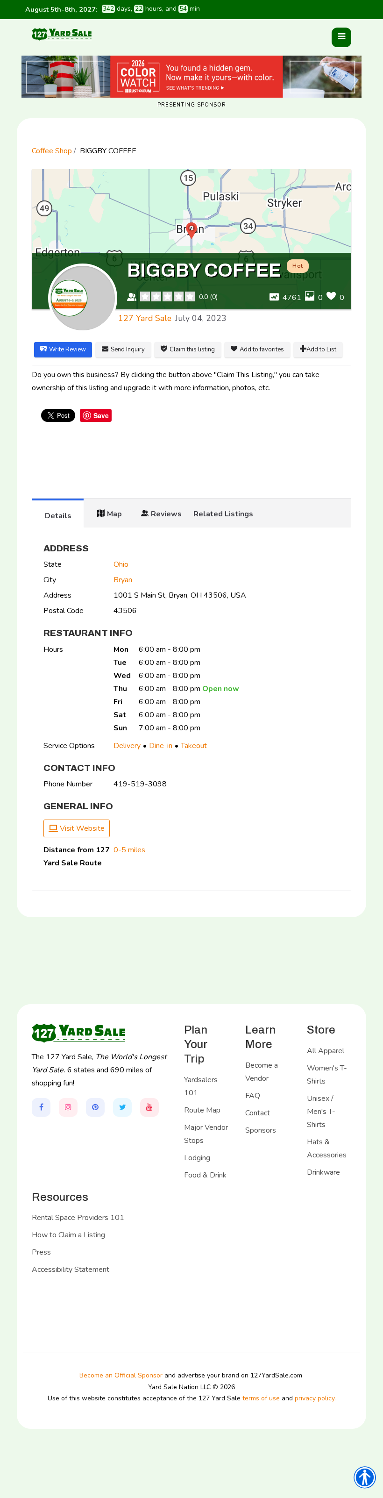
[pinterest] (95, 1107)
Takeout (194, 746)
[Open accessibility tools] (365, 1477)
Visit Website (81, 828)
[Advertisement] (202, 461)
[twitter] (122, 1107)
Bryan (122, 580)
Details (58, 516)
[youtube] (149, 1107)
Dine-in (160, 746)
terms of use (261, 1398)
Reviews (166, 514)
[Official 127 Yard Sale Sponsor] (191, 77)
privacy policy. (315, 1398)
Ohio (120, 564)
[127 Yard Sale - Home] (62, 34)
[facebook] (41, 1107)
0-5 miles (129, 850)
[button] (341, 37)
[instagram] (68, 1107)
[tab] (58, 513)
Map (114, 514)
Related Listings (223, 514)
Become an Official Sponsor (121, 1375)
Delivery (127, 746)
